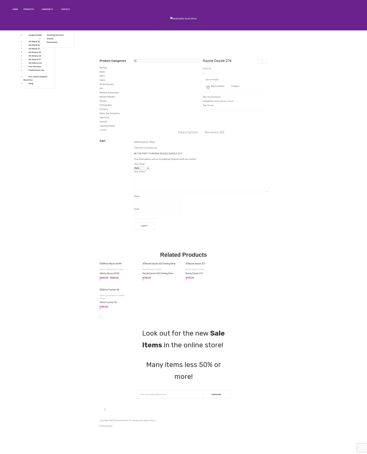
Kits (101, 88)
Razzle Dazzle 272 (194, 273)
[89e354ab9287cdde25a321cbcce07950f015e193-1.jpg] (166, 83)
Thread (230, 101)
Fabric (102, 80)
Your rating (140, 164)
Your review (140, 171)
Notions (103, 101)
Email (136, 209)
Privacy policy (106, 426)
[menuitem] (15, 9)
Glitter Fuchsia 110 (108, 302)
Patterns (104, 109)
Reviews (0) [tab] (214, 132)
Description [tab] (188, 132)
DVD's (102, 76)
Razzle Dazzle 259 (260, 61)
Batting (103, 68)
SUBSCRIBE (216, 395)
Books (102, 72)
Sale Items (105, 117)
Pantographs (106, 105)
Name (136, 196)
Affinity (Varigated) (108, 269)
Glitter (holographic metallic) (112, 295)
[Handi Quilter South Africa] (183, 18)
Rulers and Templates (110, 113)
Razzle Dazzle (220, 101)
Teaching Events (107, 126)
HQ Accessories (107, 84)
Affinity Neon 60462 (265, 61)
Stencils (103, 122)
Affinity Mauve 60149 (109, 273)
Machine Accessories (109, 92)
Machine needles (107, 97)
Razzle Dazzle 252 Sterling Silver (158, 273)
